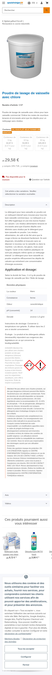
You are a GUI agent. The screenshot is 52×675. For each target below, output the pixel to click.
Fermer (26, 665)
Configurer (26, 657)
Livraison (34, 166)
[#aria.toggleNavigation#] (3, 1)
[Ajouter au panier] (4, 31)
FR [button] (33, 3)
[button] (41, 3)
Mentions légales (12, 639)
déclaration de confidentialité (18, 633)
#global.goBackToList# (13, 21)
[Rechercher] (46, 10)
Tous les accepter (26, 649)
